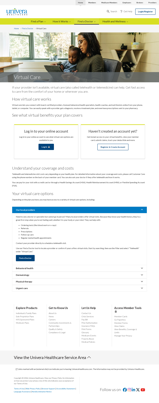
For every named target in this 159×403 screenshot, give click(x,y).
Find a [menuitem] (37, 21)
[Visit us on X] (138, 390)
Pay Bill (84, 319)
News (51, 316)
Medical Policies (88, 342)
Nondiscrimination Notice (42, 392)
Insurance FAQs (88, 326)
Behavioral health (24, 268)
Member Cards (120, 316)
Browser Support (48, 389)
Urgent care (22, 288)
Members (92, 2)
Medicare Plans (22, 323)
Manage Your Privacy (123, 335)
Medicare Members (109, 2)
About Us (53, 313)
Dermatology (22, 275)
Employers (127, 2)
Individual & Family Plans (26, 313)
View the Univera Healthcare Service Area (50, 357)
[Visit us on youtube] (143, 390)
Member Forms (121, 323)
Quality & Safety (55, 329)
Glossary (85, 332)
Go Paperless (120, 319)
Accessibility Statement (65, 389)
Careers (52, 319)
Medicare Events (88, 335)
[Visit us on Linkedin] (133, 390)
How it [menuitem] (60, 21)
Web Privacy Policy (33, 389)
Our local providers (25, 210)
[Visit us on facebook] (125, 390)
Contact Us (86, 313)
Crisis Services (87, 316)
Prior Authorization (89, 323)
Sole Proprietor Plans (25, 316)
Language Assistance (22, 392)
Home (80, 2)
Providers (152, 2)
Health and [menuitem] (114, 21)
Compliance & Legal (57, 332)
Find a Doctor (27, 28)
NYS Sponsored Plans (25, 319)
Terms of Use (19, 389)
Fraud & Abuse (87, 339)
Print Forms (86, 329)
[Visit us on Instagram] (129, 390)
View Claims (119, 326)
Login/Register (145, 11)
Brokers (140, 2)
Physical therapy (24, 281)
